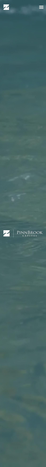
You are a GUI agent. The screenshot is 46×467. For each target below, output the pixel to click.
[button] (41, 7)
